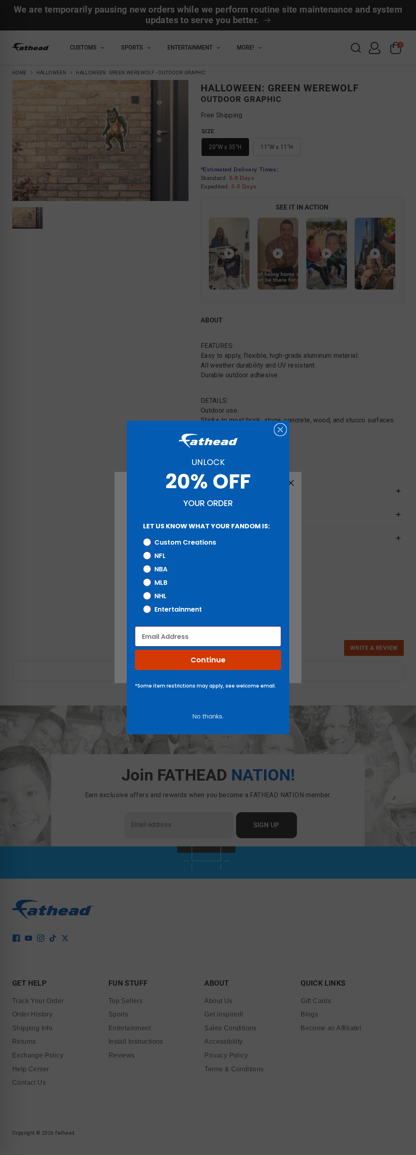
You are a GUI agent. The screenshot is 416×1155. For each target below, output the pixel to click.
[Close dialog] (280, 429)
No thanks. (208, 716)
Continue (208, 660)
